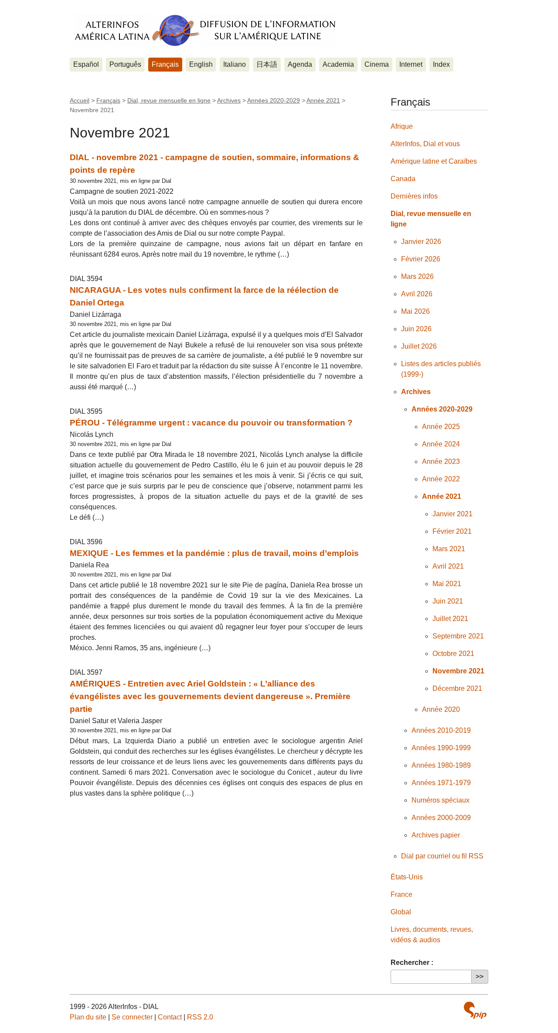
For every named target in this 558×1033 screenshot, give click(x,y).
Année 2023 (441, 461)
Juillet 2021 (450, 618)
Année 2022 (441, 479)
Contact (170, 1017)
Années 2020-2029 (273, 100)
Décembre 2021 (457, 688)
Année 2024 (441, 444)
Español (86, 64)
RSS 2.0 (200, 1017)
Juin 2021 (447, 601)
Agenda (300, 64)
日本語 (266, 64)
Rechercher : (412, 962)
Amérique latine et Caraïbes (434, 161)
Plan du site (88, 1017)
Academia (338, 64)
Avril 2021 (448, 566)
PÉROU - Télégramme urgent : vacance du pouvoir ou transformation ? (211, 422)
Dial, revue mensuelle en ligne (169, 100)
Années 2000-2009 (441, 817)
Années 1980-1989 (441, 765)
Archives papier (436, 835)
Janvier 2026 (421, 241)
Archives (229, 100)
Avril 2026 (416, 294)
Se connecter (132, 1017)
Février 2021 (452, 531)
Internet (410, 64)
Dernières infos (414, 196)
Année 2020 (441, 709)
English (201, 64)
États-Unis (407, 877)
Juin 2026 (416, 329)
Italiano (234, 64)
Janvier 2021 (452, 514)
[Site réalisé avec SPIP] (475, 1010)
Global (401, 912)
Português (125, 64)
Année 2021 (323, 100)
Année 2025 (441, 426)
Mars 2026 (417, 276)
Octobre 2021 (453, 653)
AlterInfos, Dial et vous (425, 144)
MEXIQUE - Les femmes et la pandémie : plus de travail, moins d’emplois (214, 553)
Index (441, 64)
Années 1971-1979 (441, 782)
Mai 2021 (446, 583)
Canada (403, 178)
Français (165, 64)
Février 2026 (420, 259)
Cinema (376, 64)
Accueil (79, 100)
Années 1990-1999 (441, 748)
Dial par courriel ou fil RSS (442, 856)
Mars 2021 (448, 549)
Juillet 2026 (419, 346)
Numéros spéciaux (441, 800)
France (401, 894)
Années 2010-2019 (441, 730)
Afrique (402, 126)
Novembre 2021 (458, 671)
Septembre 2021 (458, 636)
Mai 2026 (415, 311)
